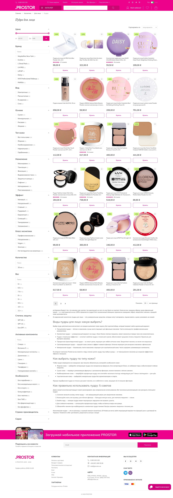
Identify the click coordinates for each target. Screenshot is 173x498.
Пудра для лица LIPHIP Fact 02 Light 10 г (118, 239)
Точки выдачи (54, 2)
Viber (139, 2)
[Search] (113, 8)
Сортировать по (134, 27)
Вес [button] (17, 274)
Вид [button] (17, 88)
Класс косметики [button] (23, 231)
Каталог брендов (57, 477)
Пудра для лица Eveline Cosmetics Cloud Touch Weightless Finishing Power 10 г (145, 59)
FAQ (52, 475)
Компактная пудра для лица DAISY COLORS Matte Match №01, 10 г (117, 59)
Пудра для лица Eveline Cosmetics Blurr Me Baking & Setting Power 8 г (118, 104)
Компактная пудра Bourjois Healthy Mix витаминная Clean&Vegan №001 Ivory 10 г (145, 239)
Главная (18, 13)
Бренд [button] (18, 46)
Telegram (136, 2)
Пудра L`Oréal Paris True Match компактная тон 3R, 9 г (91, 149)
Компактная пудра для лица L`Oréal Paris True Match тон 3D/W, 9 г (64, 283)
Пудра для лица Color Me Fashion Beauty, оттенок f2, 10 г (116, 283)
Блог (53, 470)
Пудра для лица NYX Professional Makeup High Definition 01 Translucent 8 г (118, 194)
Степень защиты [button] (23, 315)
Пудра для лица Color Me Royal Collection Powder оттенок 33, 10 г (143, 283)
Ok (46, 38)
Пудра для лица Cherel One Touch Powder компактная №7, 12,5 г (63, 149)
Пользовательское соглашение (61, 465)
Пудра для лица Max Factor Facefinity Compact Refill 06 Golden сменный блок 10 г (145, 149)
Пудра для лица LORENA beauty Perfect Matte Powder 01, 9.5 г (143, 194)
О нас (53, 472)
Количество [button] (21, 257)
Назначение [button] (21, 159)
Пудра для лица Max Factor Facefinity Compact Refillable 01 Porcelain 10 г (91, 194)
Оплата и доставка (57, 460)
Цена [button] (18, 29)
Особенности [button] (21, 376)
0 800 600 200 (22, 2)
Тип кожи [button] (20, 132)
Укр (156, 2)
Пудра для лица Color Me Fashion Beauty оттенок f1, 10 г (116, 149)
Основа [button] (19, 110)
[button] (75, 34)
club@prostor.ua (95, 466)
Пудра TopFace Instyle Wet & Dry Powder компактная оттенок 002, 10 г (65, 194)
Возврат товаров (56, 463)
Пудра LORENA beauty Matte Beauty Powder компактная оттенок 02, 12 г (91, 283)
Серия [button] (18, 419)
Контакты (54, 467)
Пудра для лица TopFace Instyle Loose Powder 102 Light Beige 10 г (91, 239)
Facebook (129, 2)
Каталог (49, 8)
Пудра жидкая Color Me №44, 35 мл (64, 103)
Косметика (27, 13)
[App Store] (135, 435)
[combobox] (145, 210)
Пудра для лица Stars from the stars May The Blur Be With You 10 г (91, 59)
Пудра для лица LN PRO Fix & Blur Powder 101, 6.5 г (63, 59)
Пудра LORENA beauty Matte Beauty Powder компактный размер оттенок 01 (91, 104)
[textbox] (145, 210)
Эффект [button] (19, 195)
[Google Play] (150, 435)
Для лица (37, 13)
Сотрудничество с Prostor (59, 486)
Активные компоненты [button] (26, 334)
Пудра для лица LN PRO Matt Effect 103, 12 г (64, 239)
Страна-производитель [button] (26, 412)
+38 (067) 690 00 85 (96, 463)
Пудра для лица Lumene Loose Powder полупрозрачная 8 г (145, 104)
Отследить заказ (77, 2)
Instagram (132, 2)
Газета (65, 2)
